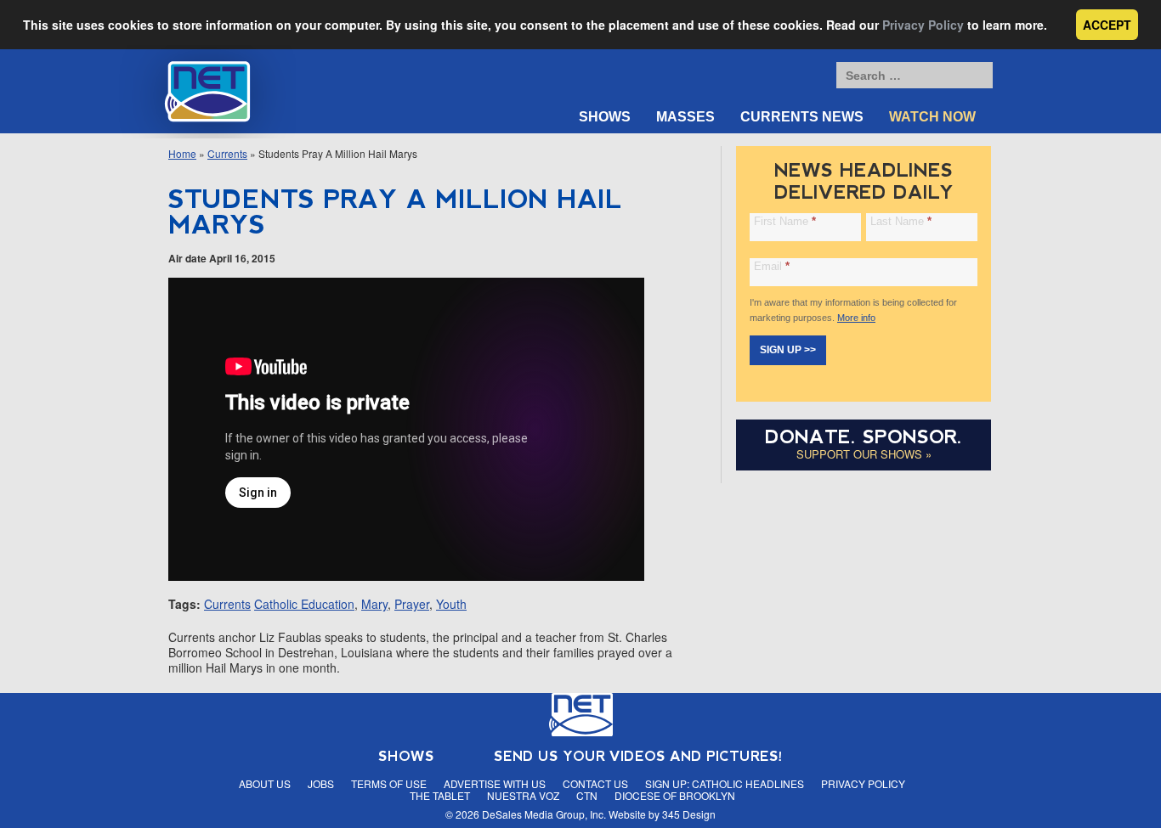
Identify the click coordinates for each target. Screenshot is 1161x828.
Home (182, 153)
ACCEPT (1107, 24)
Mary (374, 603)
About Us (265, 783)
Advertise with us (495, 783)
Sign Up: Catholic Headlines (724, 783)
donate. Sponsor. (863, 437)
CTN (586, 795)
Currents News (802, 117)
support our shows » (864, 454)
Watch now (932, 117)
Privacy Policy (923, 24)
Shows (605, 117)
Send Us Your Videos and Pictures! (638, 756)
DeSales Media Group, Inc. (544, 814)
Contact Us (595, 783)
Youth (451, 603)
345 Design (689, 814)
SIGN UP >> (788, 350)
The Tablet (440, 795)
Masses (685, 117)
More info (856, 318)
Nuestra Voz (523, 795)
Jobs (321, 783)
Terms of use (389, 783)
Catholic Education (304, 603)
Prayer (411, 603)
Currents (227, 153)
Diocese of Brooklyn (674, 795)
